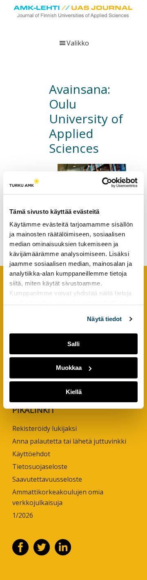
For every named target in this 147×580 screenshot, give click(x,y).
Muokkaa (69, 367)
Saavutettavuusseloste (47, 479)
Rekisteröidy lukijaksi (44, 428)
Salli (73, 343)
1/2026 (22, 515)
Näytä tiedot (104, 318)
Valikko (78, 43)
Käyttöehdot (31, 453)
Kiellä (74, 391)
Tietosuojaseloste (39, 466)
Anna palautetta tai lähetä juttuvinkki (69, 441)
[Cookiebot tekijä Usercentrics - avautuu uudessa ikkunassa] (104, 182)
